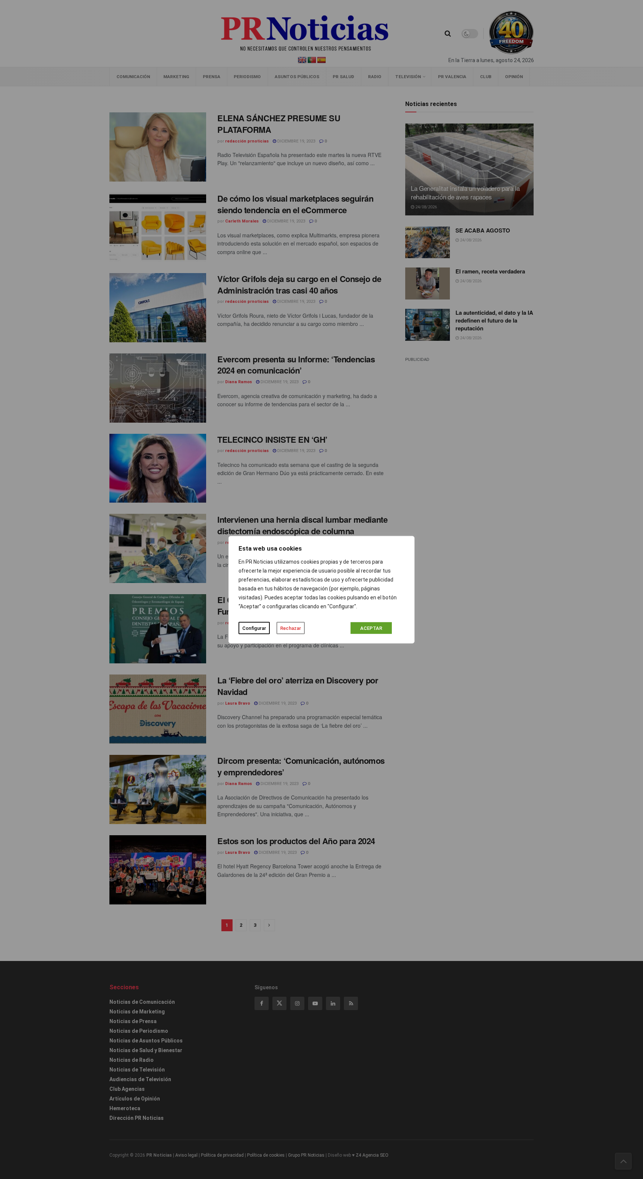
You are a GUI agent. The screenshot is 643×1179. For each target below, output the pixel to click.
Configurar (254, 628)
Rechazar (290, 628)
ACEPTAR (371, 628)
